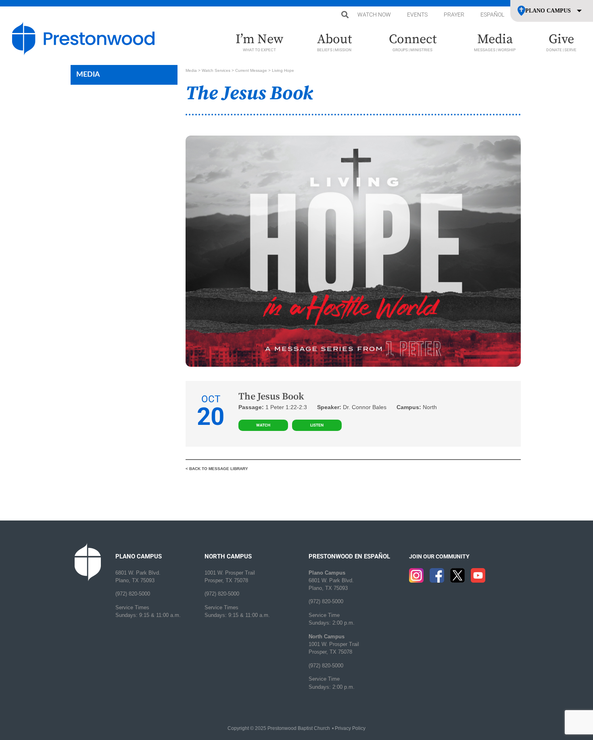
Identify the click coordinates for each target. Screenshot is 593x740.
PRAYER (454, 14)
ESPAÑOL (492, 14)
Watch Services (216, 70)
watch (263, 425)
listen (317, 425)
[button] (344, 14)
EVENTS (417, 14)
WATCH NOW (374, 14)
